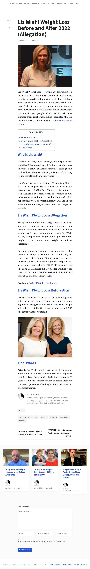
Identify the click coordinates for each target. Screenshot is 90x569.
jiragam (33, 394)
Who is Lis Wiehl (27, 137)
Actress (19, 3)
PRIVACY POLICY (67, 565)
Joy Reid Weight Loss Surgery (43, 283)
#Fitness (44, 417)
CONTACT (58, 565)
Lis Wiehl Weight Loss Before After (36, 144)
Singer (53, 3)
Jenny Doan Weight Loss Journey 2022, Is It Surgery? (44, 472)
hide (41, 132)
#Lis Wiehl (53, 417)
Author (27, 3)
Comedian (61, 3)
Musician (45, 3)
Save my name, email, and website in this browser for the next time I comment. (42, 542)
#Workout (22, 421)
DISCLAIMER (76, 565)
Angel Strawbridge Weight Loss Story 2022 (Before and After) (72, 473)
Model (70, 3)
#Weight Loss (64, 417)
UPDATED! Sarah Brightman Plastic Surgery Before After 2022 (60, 433)
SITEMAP (84, 565)
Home (12, 3)
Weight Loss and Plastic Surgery (23, 565)
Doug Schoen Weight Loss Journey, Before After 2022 (15, 472)
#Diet (36, 417)
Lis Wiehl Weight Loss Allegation (35, 141)
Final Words (25, 148)
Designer (35, 3)
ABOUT (52, 565)
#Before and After (25, 417)
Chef (77, 3)
